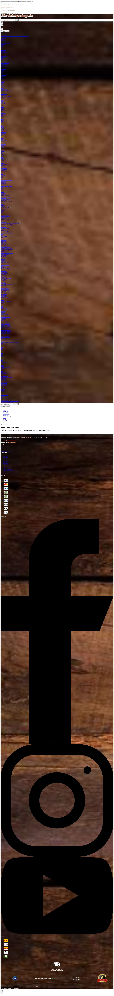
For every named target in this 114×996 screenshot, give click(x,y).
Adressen (15, 36)
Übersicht (3, 36)
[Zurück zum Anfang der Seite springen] (2, 993)
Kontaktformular (12, 442)
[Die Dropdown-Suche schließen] (17, 20)
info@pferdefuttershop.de (10, 440)
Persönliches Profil (9, 36)
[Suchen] (14, 20)
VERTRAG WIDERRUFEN (7, 451)
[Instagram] (57, 856)
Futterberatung (6, 461)
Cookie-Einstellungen (7, 469)
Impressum (5, 473)
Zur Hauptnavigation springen (26, 1)
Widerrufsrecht (6, 465)
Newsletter (5, 457)
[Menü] (2, 22)
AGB (4, 468)
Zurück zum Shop (4, 432)
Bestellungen (26, 36)
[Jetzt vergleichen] (2, 991)
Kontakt (5, 462)
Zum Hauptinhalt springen (6, 1)
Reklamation (5, 463)
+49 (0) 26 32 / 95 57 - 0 (28, 437)
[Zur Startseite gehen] (17, 18)
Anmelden (3, 33)
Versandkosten (6, 460)
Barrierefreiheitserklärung (8, 470)
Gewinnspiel (5, 464)
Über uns (5, 456)
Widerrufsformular (7, 467)
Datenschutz (5, 471)
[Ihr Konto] (2, 29)
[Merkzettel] (1, 27)
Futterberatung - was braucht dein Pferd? (6, 445)
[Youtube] (57, 933)
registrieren (5, 34)
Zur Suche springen (16, 1)
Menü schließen (6, 31)
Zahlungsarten (20, 36)
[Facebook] (57, 743)
